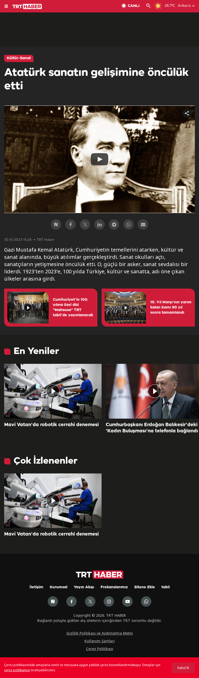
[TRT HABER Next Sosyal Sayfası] (53, 601)
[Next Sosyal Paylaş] (56, 224)
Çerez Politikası (99, 648)
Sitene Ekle (144, 587)
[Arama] (148, 6)
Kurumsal (58, 587)
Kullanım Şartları (99, 640)
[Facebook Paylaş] (70, 224)
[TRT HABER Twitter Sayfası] (90, 601)
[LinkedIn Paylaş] (99, 224)
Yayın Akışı (84, 587)
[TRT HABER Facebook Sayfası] (71, 601)
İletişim (36, 587)
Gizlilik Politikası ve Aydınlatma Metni (99, 633)
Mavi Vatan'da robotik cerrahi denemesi (51, 424)
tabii (165, 587)
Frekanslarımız (114, 587)
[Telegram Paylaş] (114, 224)
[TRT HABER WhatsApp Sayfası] (146, 601)
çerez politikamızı (17, 670)
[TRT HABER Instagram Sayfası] (109, 601)
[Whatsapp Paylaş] (128, 224)
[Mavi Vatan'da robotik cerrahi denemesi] (53, 391)
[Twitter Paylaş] (85, 224)
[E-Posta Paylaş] (143, 224)
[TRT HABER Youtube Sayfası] (127, 601)
